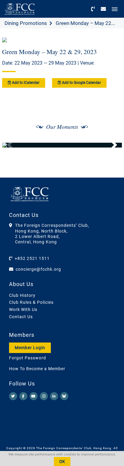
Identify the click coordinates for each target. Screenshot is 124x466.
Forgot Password (27, 357)
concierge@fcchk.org (38, 269)
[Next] (110, 145)
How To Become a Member (37, 368)
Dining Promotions (26, 23)
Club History (22, 295)
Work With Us (23, 309)
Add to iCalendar (25, 83)
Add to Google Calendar (81, 83)
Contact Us (21, 316)
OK (62, 461)
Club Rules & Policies (31, 302)
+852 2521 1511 (32, 258)
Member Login (30, 347)
